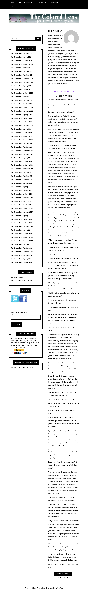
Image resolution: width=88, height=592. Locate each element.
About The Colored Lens (26, 2)
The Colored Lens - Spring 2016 (21, 201)
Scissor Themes (37, 588)
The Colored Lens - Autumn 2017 (22, 179)
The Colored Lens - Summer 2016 (22, 198)
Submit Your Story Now (19, 277)
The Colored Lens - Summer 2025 (22, 68)
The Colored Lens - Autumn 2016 (22, 194)
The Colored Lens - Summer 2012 (22, 255)
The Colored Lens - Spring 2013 (21, 244)
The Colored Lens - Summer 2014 (22, 226)
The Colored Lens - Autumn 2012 (22, 251)
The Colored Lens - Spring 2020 (21, 143)
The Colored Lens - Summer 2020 (22, 140)
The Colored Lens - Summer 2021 (22, 125)
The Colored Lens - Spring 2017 (21, 187)
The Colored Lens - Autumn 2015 (22, 208)
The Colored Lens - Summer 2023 (22, 97)
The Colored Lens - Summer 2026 (22, 53)
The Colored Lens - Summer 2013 (22, 241)
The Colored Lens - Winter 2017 (21, 190)
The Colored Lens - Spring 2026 (21, 57)
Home (12, 2)
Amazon (27, 342)
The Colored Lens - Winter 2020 (21, 147)
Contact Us (54, 2)
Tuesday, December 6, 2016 (69, 99)
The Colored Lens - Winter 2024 (21, 89)
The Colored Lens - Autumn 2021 (22, 122)
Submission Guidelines (17, 7)
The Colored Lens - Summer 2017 (22, 183)
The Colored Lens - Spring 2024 (21, 86)
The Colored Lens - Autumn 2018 (22, 165)
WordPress (59, 588)
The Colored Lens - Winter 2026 (21, 60)
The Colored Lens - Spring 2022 (21, 115)
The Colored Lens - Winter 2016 (21, 205)
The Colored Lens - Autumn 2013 (22, 237)
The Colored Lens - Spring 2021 (21, 129)
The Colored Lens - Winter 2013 (21, 248)
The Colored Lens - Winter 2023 (21, 104)
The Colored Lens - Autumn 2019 (22, 151)
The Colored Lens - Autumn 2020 (22, 136)
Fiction (56, 92)
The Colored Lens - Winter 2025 (21, 75)
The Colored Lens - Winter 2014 (21, 233)
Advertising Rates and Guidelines (22, 367)
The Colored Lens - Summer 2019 (22, 154)
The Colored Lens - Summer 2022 (22, 111)
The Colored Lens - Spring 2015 (21, 216)
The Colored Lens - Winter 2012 (21, 262)
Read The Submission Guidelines (21, 281)
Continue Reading (62, 574)
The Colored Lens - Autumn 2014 (22, 223)
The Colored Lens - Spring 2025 (21, 71)
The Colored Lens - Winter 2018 (21, 176)
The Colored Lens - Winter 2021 (21, 133)
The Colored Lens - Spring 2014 (21, 230)
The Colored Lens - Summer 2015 (22, 212)
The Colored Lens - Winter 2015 (21, 219)
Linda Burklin (55, 31)
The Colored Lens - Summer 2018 (22, 169)
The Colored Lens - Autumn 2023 (22, 93)
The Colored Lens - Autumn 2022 (22, 107)
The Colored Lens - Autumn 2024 (22, 79)
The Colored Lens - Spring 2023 (21, 100)
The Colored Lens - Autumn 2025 (22, 64)
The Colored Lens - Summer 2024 (22, 82)
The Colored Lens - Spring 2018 (21, 172)
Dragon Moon (63, 96)
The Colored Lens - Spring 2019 (21, 158)
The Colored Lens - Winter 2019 (21, 161)
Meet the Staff (42, 2)
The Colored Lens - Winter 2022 (21, 118)
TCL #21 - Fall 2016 (67, 92)
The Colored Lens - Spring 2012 (21, 259)
